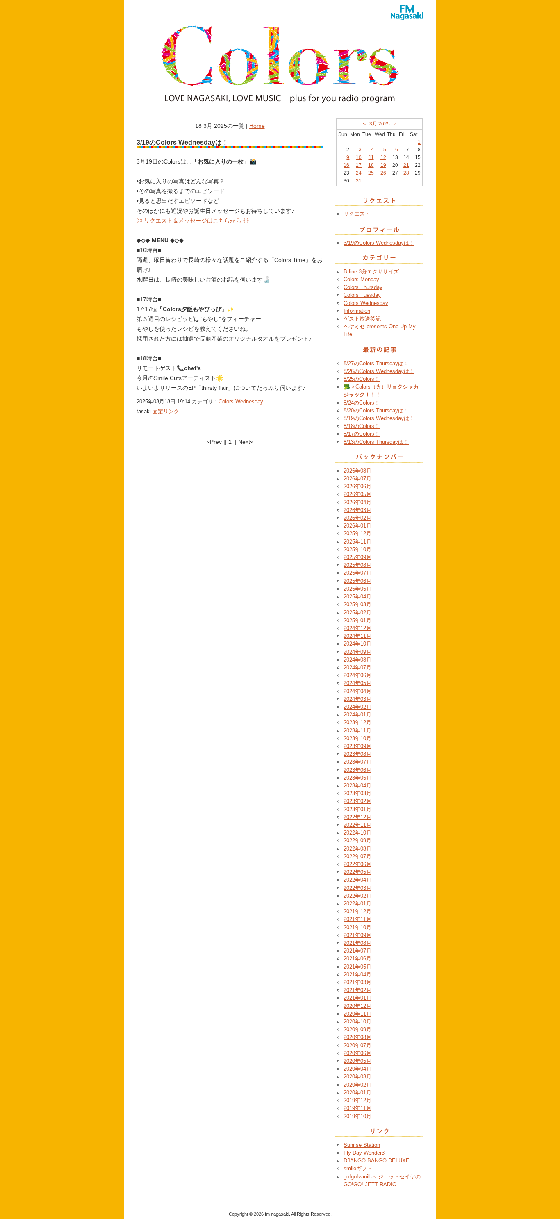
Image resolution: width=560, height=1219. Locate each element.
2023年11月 (357, 731)
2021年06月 (357, 958)
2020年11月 (357, 1014)
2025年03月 (357, 604)
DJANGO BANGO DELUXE (377, 1161)
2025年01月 (357, 620)
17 (359, 165)
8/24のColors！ (362, 403)
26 (383, 173)
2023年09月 (357, 746)
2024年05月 (357, 683)
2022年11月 (357, 825)
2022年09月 (357, 840)
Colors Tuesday (362, 295)
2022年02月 (357, 896)
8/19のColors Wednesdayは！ (379, 418)
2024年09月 (357, 652)
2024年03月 (357, 699)
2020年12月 (357, 1006)
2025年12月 (357, 533)
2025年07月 (357, 573)
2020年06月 (357, 1053)
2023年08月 (357, 754)
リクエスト (357, 214)
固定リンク (166, 411)
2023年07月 (357, 762)
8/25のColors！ (362, 379)
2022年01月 (357, 904)
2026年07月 (357, 478)
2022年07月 (357, 856)
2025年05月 (357, 589)
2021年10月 (357, 927)
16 (346, 165)
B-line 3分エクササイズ (371, 271)
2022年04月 (357, 880)
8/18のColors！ (362, 426)
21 (406, 165)
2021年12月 (357, 911)
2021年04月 (357, 974)
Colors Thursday (363, 287)
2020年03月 (357, 1076)
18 (371, 165)
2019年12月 (357, 1100)
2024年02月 (357, 707)
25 (371, 173)
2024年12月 (357, 628)
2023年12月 (357, 722)
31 (359, 181)
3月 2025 (379, 124)
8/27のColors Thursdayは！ (376, 363)
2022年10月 (357, 833)
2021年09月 (357, 935)
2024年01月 (357, 715)
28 (406, 173)
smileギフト (358, 1168)
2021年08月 (357, 943)
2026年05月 (357, 494)
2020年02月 (357, 1085)
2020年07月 (357, 1045)
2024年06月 (357, 675)
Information (357, 311)
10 (359, 157)
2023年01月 (357, 809)
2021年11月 (357, 919)
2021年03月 (357, 982)
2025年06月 (357, 581)
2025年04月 (357, 597)
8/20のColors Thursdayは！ (376, 410)
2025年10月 (357, 549)
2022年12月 (357, 817)
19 (383, 165)
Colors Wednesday (241, 401)
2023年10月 (357, 738)
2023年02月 (357, 801)
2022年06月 (357, 864)
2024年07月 (357, 667)
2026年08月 (357, 471)
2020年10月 (357, 1022)
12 (383, 157)
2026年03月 (357, 510)
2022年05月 (357, 872)
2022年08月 (357, 849)
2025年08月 (357, 565)
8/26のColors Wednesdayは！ (379, 371)
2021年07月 (357, 951)
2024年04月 (357, 691)
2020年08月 (357, 1037)
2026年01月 (357, 526)
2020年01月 (357, 1092)
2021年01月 (357, 998)
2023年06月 (357, 770)
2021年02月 (357, 990)
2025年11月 (357, 542)
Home (257, 126)
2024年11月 (357, 636)
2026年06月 (357, 486)
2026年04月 (357, 502)
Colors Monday (361, 279)
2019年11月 (357, 1108)
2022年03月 (357, 888)
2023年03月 (357, 793)
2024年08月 (357, 660)
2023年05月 (357, 778)
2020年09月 (357, 1029)
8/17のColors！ (362, 434)
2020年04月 (357, 1069)
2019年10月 (357, 1116)
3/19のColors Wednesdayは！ (379, 243)
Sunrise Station (362, 1145)
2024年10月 (357, 644)
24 (359, 173)
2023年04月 (357, 785)
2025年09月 (357, 557)
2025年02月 (357, 613)
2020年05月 (357, 1061)
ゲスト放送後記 (362, 319)
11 (371, 157)
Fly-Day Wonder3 (364, 1153)
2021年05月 (357, 967)
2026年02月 (357, 518)
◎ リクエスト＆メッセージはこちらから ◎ (193, 220)
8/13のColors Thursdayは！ (376, 442)
